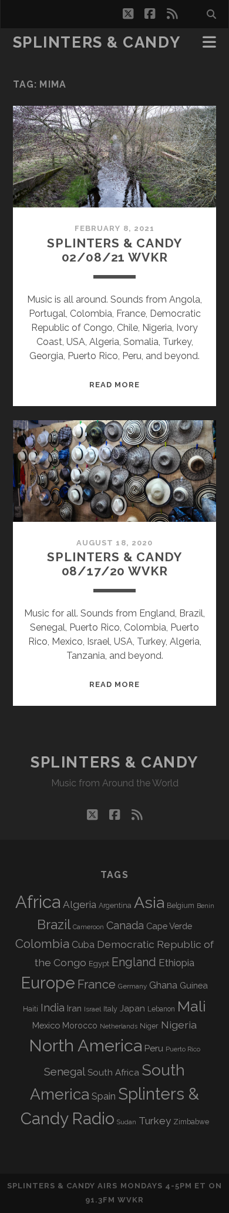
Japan (132, 1008)
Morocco (79, 1025)
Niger (149, 1025)
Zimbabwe (191, 1122)
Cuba (83, 944)
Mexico (46, 1025)
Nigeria (179, 1024)
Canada (125, 925)
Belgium (180, 906)
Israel (92, 1009)
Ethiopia (176, 963)
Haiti (30, 1008)
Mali (191, 1006)
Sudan (126, 1122)
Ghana (163, 985)
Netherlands (118, 1026)
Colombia (42, 944)
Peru (153, 1048)
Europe (48, 982)
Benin (205, 905)
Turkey (155, 1121)
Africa (37, 902)
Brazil (53, 924)
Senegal (64, 1071)
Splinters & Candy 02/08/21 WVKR (114, 250)
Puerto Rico (183, 1049)
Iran (74, 1008)
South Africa (113, 1072)
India (53, 1007)
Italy (110, 1009)
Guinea (194, 985)
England (134, 962)
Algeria (79, 904)
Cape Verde (169, 926)
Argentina (115, 906)
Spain (104, 1096)
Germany (132, 986)
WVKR (130, 1199)
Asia (149, 902)
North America (85, 1045)
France (97, 984)
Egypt (99, 963)
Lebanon (161, 1009)
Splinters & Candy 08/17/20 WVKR (114, 563)
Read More (114, 384)
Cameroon (88, 927)
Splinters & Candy (97, 42)
